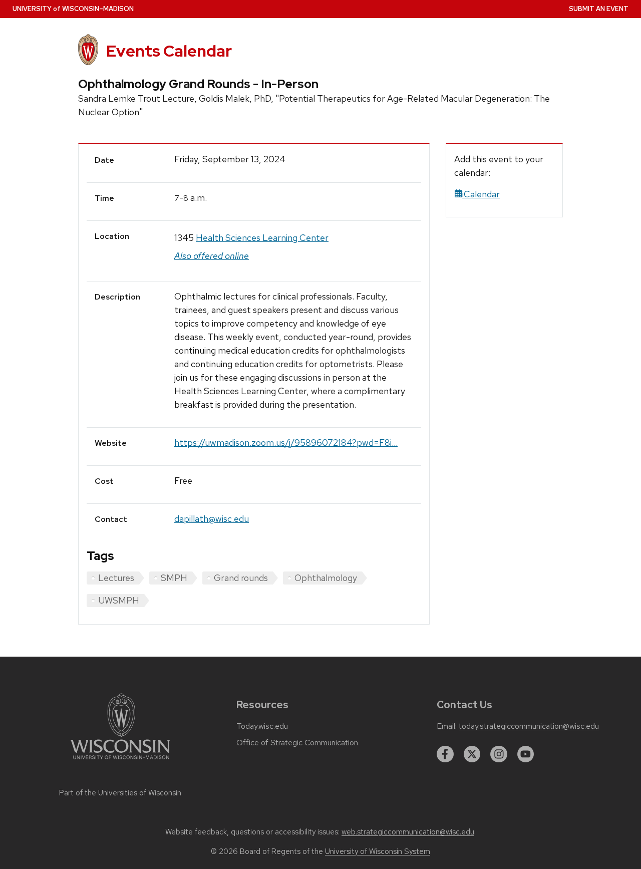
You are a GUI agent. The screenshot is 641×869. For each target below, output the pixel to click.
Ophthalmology (325, 578)
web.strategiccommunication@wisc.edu (408, 832)
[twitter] (472, 754)
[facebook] (445, 754)
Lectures (116, 578)
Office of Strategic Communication (297, 743)
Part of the (120, 793)
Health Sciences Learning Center (262, 237)
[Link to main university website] (120, 761)
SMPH (174, 578)
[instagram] (498, 754)
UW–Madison (73, 9)
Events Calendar (169, 51)
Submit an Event (598, 9)
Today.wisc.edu (262, 726)
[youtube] (525, 754)
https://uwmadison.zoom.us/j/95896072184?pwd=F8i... (286, 442)
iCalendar (481, 194)
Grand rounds (241, 578)
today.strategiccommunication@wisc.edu (529, 726)
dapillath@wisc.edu (211, 518)
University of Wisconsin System (377, 851)
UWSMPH (118, 600)
